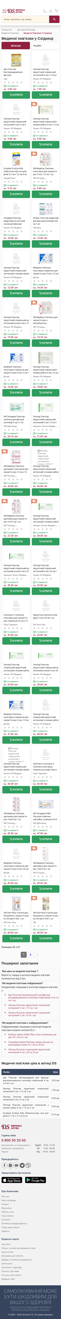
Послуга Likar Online (11, 1275)
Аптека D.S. (6, 30)
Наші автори (7, 1216)
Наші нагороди (8, 1200)
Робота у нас (7, 1212)
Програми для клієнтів (12, 1256)
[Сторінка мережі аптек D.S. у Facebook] (4, 1165)
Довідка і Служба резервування (16, 1259)
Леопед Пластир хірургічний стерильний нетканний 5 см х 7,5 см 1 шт (29, 1006)
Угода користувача (10, 1227)
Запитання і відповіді (11, 1267)
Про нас (5, 1196)
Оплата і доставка (10, 1271)
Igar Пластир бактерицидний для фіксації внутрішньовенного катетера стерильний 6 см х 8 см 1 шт (33, 998)
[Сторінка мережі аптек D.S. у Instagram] (10, 1165)
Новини (5, 1204)
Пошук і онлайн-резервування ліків (18, 1248)
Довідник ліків (8, 1279)
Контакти (5, 1219)
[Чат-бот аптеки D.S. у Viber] (28, 1165)
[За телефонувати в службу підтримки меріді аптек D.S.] (44, 12)
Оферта (5, 1231)
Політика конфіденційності (14, 1223)
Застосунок (6, 1263)
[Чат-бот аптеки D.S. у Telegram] (22, 1165)
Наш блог (6, 1244)
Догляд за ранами (26, 30)
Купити (17, 95)
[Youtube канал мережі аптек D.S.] (16, 1165)
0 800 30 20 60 (13, 1140)
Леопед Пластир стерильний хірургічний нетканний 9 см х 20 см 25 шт (29, 1050)
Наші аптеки (7, 1252)
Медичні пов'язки (10, 33)
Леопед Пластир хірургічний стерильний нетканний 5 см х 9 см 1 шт (29, 1014)
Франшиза (6, 1208)
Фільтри (16, 45)
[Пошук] (54, 19)
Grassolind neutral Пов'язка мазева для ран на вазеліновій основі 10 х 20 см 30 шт (30, 1043)
